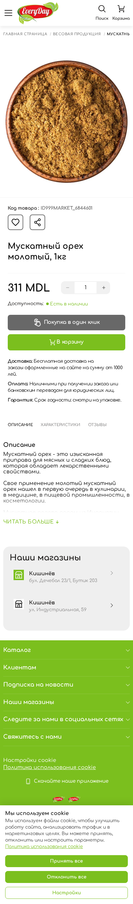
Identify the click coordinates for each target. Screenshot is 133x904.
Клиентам (19, 667)
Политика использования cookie (49, 767)
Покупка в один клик (72, 322)
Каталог (17, 650)
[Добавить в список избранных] (15, 222)
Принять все (66, 861)
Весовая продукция (77, 34)
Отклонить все (67, 877)
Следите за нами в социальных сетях (63, 719)
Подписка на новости (38, 684)
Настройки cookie (29, 760)
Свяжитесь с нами (32, 736)
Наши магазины (28, 702)
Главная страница (25, 34)
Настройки (66, 892)
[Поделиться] (37, 222)
